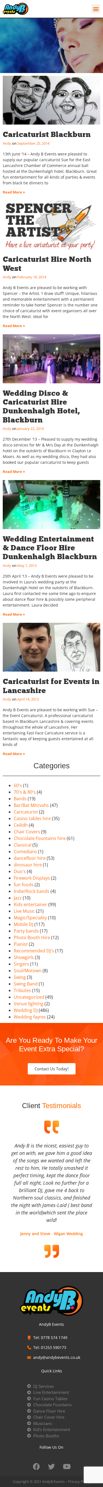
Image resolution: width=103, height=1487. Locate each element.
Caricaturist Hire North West (47, 264)
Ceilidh (21, 825)
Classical (22, 845)
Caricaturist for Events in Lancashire (51, 686)
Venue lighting (28, 1004)
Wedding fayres (30, 1017)
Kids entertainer (30, 904)
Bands (20, 799)
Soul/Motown (27, 971)
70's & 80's (25, 792)
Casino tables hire (32, 818)
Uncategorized (29, 997)
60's (18, 785)
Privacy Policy (79, 1481)
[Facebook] (36, 1466)
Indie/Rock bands (31, 891)
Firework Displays (32, 878)
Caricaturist (26, 812)
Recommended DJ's (34, 951)
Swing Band (26, 984)
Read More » (14, 192)
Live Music (24, 911)
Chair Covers (27, 832)
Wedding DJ (26, 1010)
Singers (21, 964)
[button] (95, 8)
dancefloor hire (30, 858)
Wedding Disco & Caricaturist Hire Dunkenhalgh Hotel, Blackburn (41, 406)
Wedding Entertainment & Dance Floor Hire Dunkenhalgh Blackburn (50, 547)
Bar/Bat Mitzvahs (31, 805)
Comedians (25, 851)
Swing (20, 977)
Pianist (21, 944)
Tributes (22, 990)
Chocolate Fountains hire (40, 838)
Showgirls (24, 957)
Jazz (18, 898)
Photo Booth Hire (32, 937)
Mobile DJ (23, 924)
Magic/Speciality (30, 918)
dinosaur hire (28, 865)
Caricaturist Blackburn (47, 134)
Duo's (20, 871)
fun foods (24, 885)
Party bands (26, 931)
